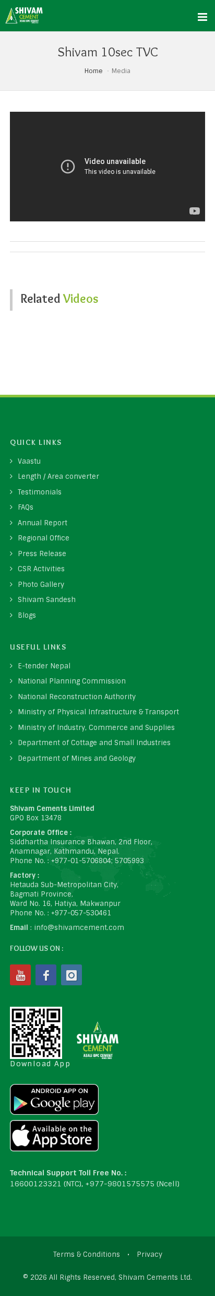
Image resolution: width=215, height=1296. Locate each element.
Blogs (27, 615)
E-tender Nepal (44, 666)
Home (94, 71)
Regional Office (43, 538)
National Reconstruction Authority (77, 696)
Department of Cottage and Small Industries (94, 742)
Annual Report (42, 523)
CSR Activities (41, 568)
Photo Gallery (41, 584)
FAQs (25, 507)
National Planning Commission (72, 681)
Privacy (149, 1254)
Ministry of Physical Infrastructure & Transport (98, 712)
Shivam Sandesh (47, 599)
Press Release (42, 553)
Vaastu (29, 461)
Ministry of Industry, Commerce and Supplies (96, 727)
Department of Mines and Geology (77, 758)
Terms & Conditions (86, 1254)
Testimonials (40, 492)
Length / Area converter (58, 476)
